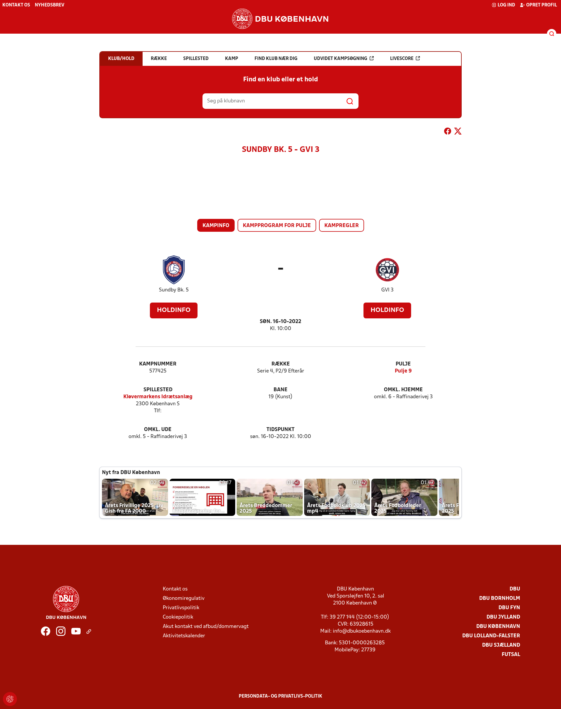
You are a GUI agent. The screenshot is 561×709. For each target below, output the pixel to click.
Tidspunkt (280, 429)
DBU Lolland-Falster (491, 636)
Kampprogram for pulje (277, 225)
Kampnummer (157, 364)
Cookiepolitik (178, 617)
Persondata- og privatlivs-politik (280, 696)
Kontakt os (16, 5)
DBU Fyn (509, 607)
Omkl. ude (158, 429)
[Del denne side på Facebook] (447, 132)
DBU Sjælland (501, 645)
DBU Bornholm (499, 598)
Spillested (157, 389)
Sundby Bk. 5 (174, 290)
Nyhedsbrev (49, 5)
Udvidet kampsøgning (340, 59)
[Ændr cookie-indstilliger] (10, 699)
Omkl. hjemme (403, 389)
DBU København (498, 626)
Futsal (511, 654)
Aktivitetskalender (184, 636)
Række (280, 364)
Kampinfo (215, 225)
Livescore (401, 59)
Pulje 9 (403, 371)
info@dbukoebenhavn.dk (362, 631)
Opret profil (541, 5)
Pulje (403, 364)
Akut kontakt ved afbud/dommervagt (206, 626)
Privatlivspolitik (181, 607)
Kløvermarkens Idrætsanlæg (158, 396)
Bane (280, 389)
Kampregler (341, 225)
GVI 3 (387, 290)
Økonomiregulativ (184, 598)
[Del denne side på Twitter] (458, 132)
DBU (515, 589)
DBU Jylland (503, 617)
